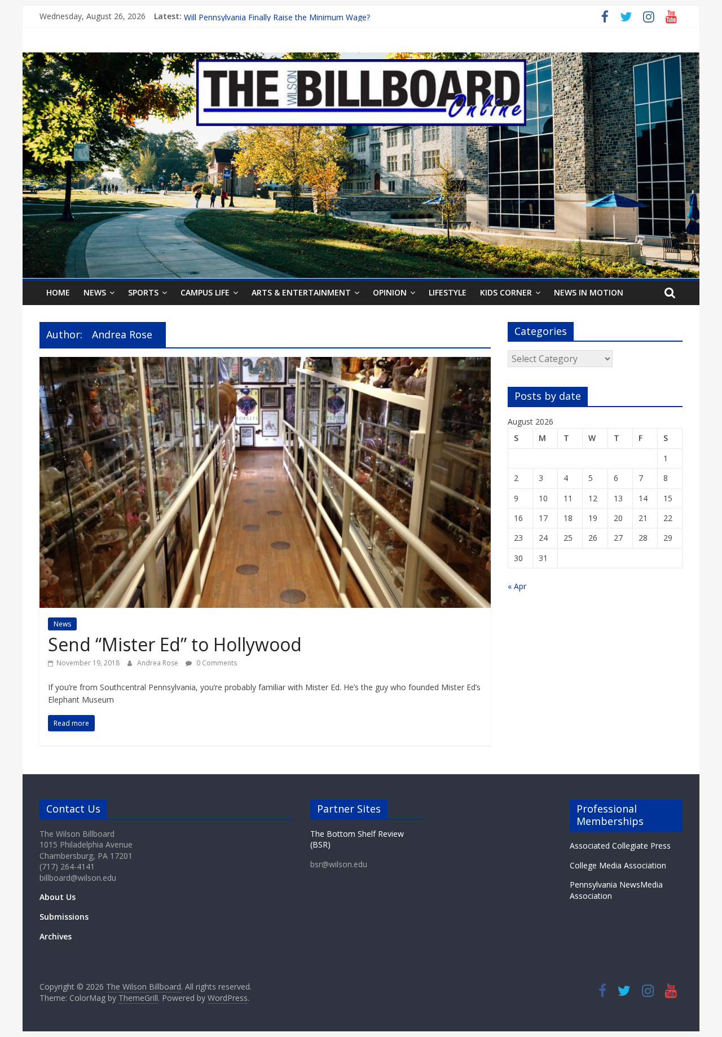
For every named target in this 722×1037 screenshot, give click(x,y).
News (94, 292)
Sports (143, 292)
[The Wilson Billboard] (361, 59)
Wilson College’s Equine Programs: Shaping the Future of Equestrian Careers (322, 16)
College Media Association (618, 865)
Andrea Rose (158, 663)
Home (58, 292)
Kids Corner (506, 292)
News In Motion (588, 292)
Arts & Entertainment (301, 292)
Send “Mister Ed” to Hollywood (175, 644)
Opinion (390, 292)
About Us (57, 897)
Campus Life (205, 292)
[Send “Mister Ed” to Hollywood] (265, 364)
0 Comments (216, 663)
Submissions (64, 916)
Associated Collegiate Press (620, 845)
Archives (55, 936)
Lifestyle (447, 292)
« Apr (517, 586)
